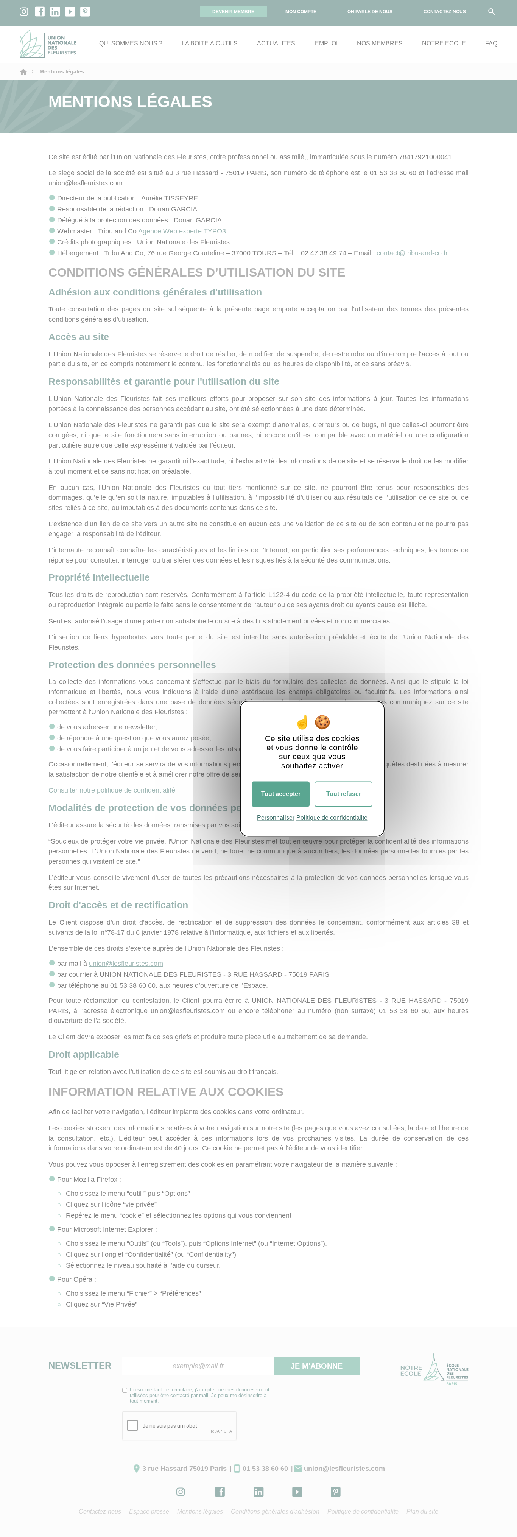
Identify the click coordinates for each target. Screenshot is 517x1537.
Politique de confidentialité (332, 817)
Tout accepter (281, 794)
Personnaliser (275, 817)
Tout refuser (343, 794)
